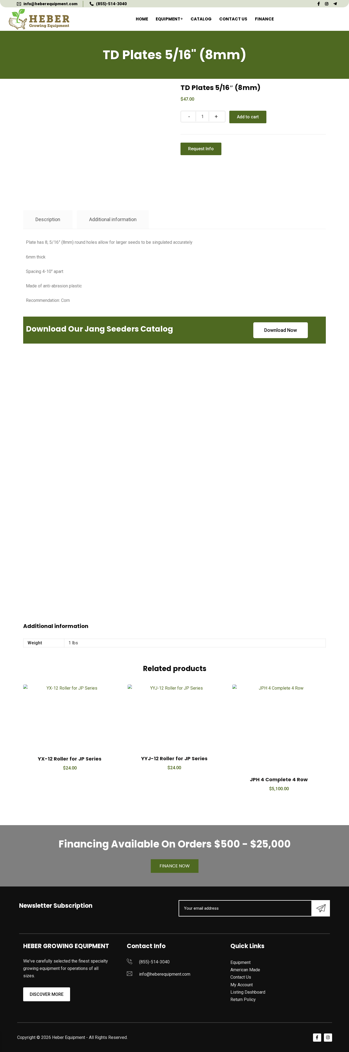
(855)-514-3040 (111, 3)
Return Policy (243, 999)
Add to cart (248, 116)
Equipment (168, 19)
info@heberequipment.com (50, 3)
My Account (241, 984)
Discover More (47, 994)
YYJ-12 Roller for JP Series (174, 758)
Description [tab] (47, 219)
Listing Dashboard (247, 992)
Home (142, 19)
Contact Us (233, 19)
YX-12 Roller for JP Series (69, 758)
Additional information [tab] (113, 219)
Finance (264, 19)
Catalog (201, 19)
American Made (245, 969)
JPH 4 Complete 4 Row (279, 779)
